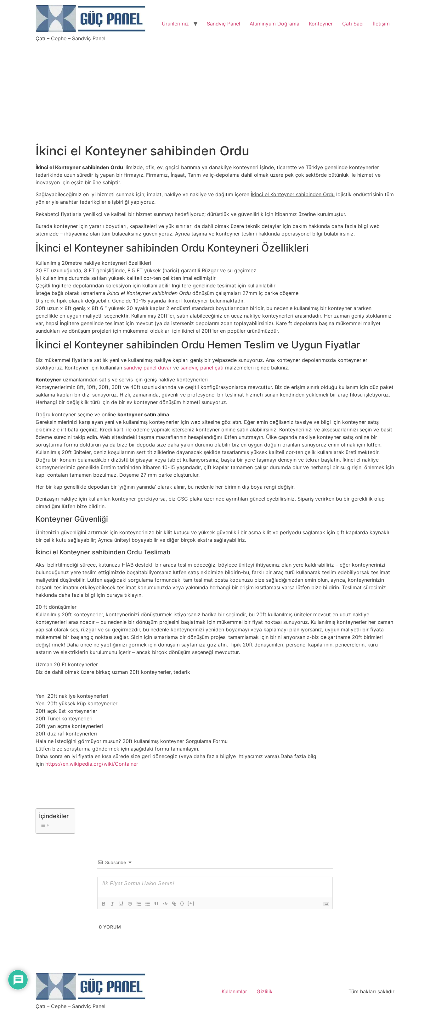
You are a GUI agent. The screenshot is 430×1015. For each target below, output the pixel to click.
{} (182, 903)
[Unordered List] (147, 903)
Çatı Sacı (353, 23)
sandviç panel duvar (148, 367)
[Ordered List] (138, 903)
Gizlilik (265, 991)
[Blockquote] (156, 903)
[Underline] (121, 903)
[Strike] (130, 903)
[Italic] (112, 903)
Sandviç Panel (223, 23)
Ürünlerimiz (175, 23)
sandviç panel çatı (201, 367)
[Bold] (103, 903)
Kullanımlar (234, 991)
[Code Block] (165, 903)
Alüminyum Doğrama (274, 23)
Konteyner (321, 23)
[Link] (174, 903)
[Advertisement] (215, 89)
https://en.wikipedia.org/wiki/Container (91, 764)
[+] (191, 903)
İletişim (381, 23)
